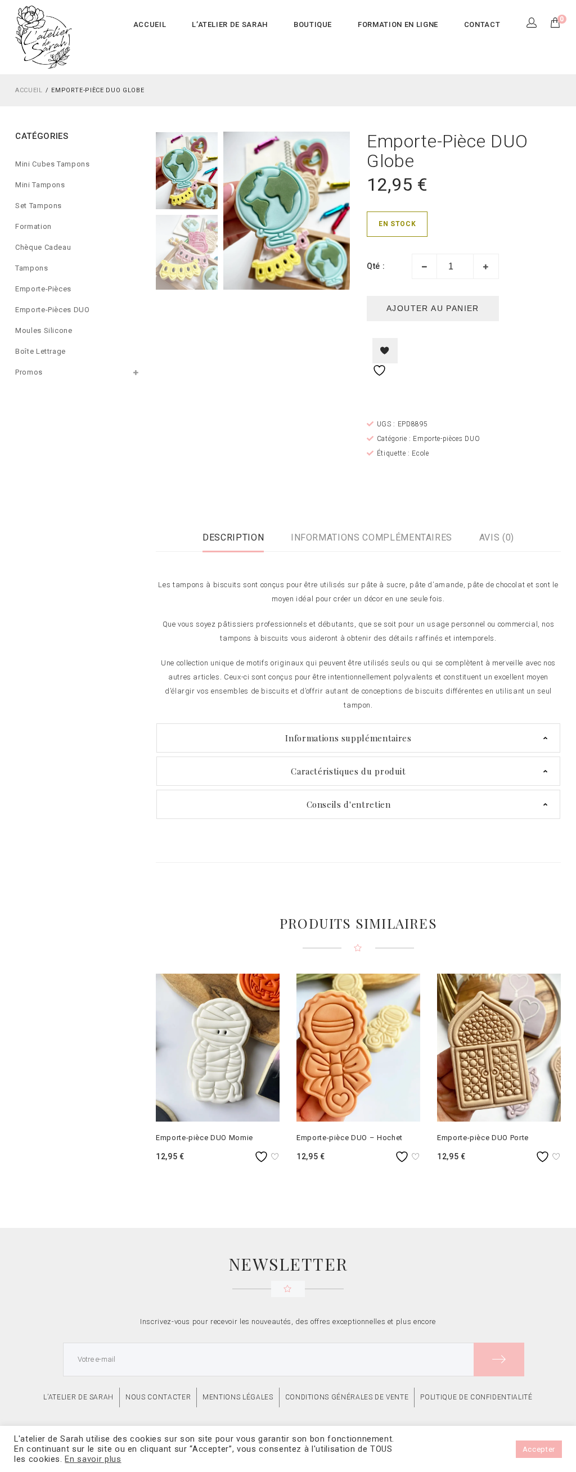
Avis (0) (496, 537)
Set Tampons (38, 205)
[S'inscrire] (499, 1359)
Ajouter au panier (432, 308)
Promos (29, 372)
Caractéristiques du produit (348, 771)
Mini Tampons (40, 185)
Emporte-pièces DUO (52, 309)
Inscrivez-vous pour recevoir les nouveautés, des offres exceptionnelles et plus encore (288, 1321)
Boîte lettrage (40, 351)
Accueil (29, 90)
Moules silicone (44, 330)
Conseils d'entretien (349, 804)
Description (233, 537)
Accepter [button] (539, 1449)
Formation (33, 226)
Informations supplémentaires (348, 738)
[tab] (233, 537)
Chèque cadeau (43, 247)
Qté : (376, 266)
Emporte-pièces (43, 289)
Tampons (31, 268)
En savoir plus (93, 1459)
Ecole (420, 453)
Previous (234, 211)
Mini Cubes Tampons (52, 164)
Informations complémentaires (371, 537)
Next (338, 211)
